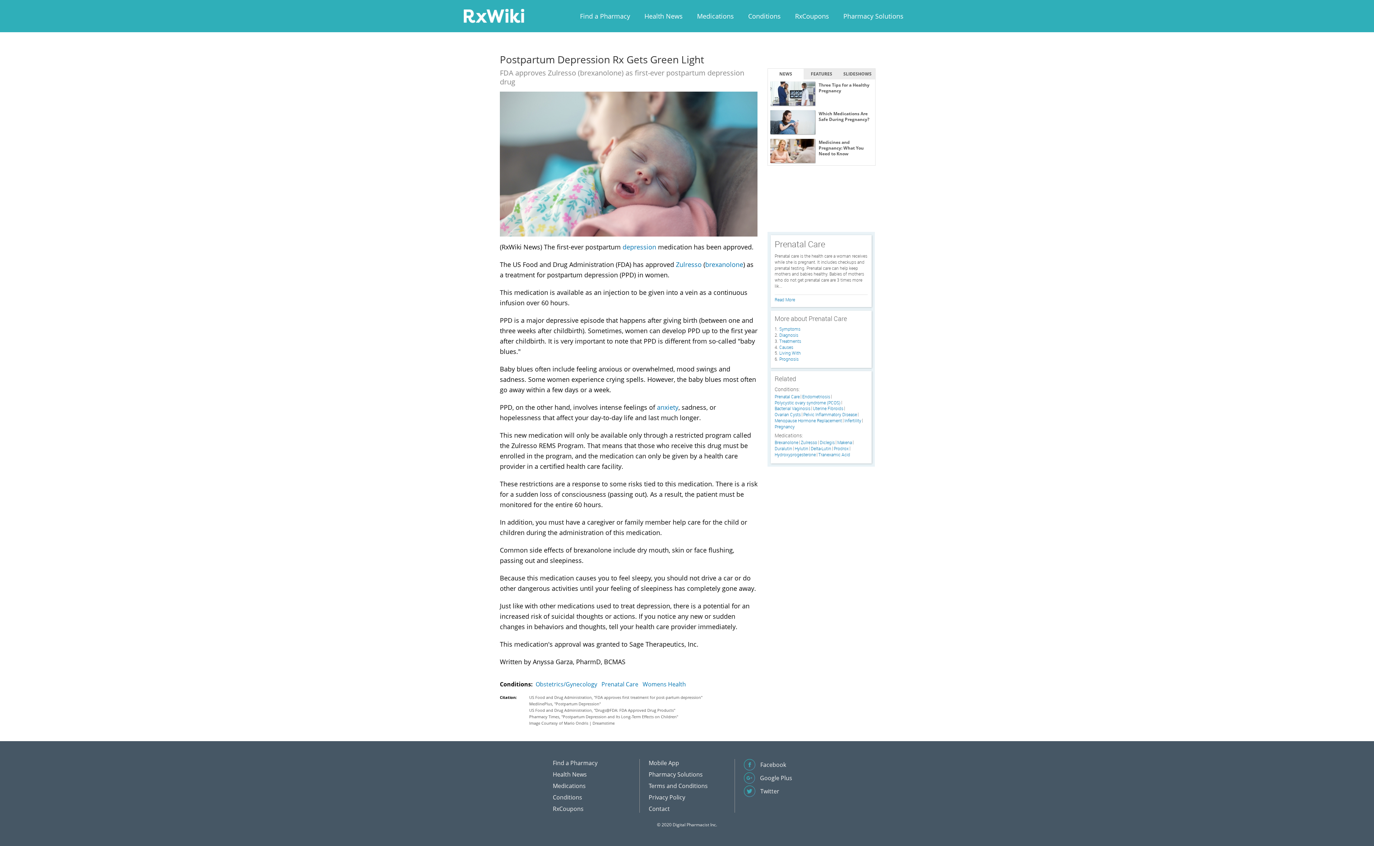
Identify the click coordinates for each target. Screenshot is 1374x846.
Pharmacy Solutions (873, 16)
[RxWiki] (493, 16)
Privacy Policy (667, 797)
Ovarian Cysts (788, 415)
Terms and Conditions (678, 786)
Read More (785, 299)
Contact (659, 809)
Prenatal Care (619, 684)
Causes (786, 347)
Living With (790, 353)
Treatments (790, 341)
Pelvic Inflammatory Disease (830, 415)
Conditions (764, 16)
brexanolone (724, 264)
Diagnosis (788, 335)
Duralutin (783, 449)
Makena (844, 442)
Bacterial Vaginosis (792, 408)
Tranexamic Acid (834, 455)
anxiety (667, 407)
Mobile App (664, 763)
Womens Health (664, 684)
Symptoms (789, 329)
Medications (715, 16)
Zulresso (689, 264)
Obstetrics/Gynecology (566, 684)
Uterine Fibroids (828, 408)
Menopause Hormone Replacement (808, 421)
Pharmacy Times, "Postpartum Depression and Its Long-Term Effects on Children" (603, 716)
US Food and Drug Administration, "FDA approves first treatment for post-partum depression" (615, 697)
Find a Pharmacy (605, 16)
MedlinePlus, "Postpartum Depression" (565, 703)
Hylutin (801, 449)
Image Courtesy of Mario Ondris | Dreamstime (572, 723)
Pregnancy (785, 427)
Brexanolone (786, 442)
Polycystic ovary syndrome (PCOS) (808, 403)
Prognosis (789, 359)
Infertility (852, 421)
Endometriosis (816, 397)
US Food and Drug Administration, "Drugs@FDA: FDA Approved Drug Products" (602, 710)
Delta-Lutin (821, 449)
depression (639, 247)
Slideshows (857, 74)
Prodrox (841, 449)
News (785, 74)
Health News (663, 16)
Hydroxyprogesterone (795, 455)
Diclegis (827, 442)
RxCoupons (812, 16)
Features (821, 74)
